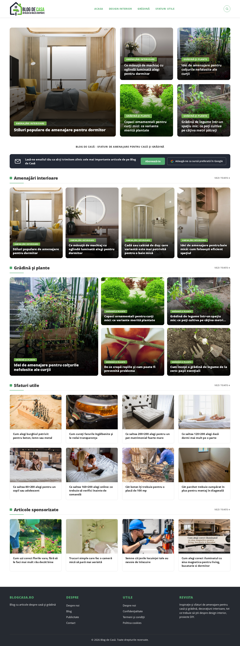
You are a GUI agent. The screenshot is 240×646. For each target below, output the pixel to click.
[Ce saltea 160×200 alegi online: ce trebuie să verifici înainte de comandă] (92, 465)
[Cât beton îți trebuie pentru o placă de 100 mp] (148, 465)
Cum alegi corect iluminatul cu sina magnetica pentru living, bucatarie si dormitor (202, 561)
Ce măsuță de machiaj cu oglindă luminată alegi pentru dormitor (143, 69)
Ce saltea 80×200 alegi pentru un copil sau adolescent (34, 488)
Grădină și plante (195, 59)
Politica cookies (132, 623)
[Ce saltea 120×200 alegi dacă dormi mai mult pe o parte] (204, 412)
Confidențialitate (133, 611)
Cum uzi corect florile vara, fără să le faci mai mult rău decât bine (35, 560)
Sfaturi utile (165, 8)
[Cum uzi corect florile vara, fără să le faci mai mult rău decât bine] (35, 536)
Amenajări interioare (30, 123)
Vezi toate (221, 177)
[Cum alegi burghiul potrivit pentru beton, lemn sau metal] (35, 412)
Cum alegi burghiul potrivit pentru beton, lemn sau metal (32, 435)
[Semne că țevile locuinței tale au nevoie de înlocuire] (148, 536)
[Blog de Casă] (27, 9)
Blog (69, 611)
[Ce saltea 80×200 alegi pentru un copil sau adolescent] (35, 465)
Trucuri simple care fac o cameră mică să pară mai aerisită (90, 560)
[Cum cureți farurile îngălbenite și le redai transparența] (92, 412)
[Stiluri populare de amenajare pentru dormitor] (63, 82)
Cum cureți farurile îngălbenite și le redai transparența (91, 435)
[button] (227, 8)
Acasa (98, 8)
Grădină (144, 8)
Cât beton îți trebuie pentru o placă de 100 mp (144, 488)
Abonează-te (153, 161)
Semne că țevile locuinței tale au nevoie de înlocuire (146, 560)
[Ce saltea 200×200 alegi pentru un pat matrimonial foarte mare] (148, 412)
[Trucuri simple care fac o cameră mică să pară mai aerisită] (92, 536)
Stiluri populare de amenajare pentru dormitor (60, 130)
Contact (70, 623)
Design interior (120, 8)
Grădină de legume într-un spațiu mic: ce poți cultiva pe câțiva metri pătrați (202, 125)
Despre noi (72, 605)
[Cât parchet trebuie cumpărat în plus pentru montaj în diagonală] (204, 465)
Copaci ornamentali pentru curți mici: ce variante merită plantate (145, 125)
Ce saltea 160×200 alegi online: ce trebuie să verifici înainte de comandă (91, 490)
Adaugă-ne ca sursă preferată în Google (199, 161)
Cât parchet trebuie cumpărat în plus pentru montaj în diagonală (203, 488)
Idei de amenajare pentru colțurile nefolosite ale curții (201, 69)
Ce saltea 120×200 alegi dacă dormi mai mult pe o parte (200, 435)
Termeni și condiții (134, 617)
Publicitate (72, 617)
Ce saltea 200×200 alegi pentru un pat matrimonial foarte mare (147, 435)
